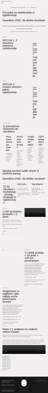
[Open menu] (47, 1)
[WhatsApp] (27, 390)
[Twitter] (22, 390)
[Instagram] (24, 390)
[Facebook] (20, 390)
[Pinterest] (25, 390)
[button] (24, 371)
